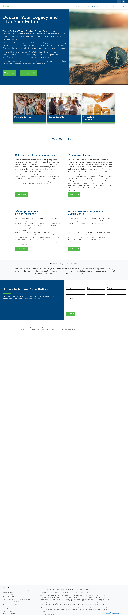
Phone (109, 288)
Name (68, 288)
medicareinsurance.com (97, 228)
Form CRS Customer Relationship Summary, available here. (70, 589)
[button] (78, 6)
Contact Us (9, 73)
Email (89, 288)
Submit (71, 314)
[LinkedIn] (119, 1)
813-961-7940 (12, 596)
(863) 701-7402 (12, 605)
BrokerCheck (84, 592)
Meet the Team (28, 73)
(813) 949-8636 (12, 613)
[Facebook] (123, 1)
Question (69, 299)
